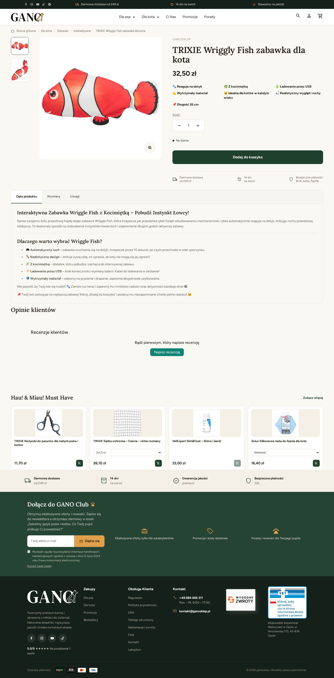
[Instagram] (31, 4)
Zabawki (62, 31)
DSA (131, 612)
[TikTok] (43, 4)
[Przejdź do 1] (20, 46)
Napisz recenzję (167, 352)
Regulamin (135, 598)
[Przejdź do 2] (20, 70)
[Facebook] (25, 4)
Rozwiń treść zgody (39, 566)
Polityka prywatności (142, 605)
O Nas (171, 17)
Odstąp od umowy (140, 620)
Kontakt (133, 642)
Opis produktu (26, 196)
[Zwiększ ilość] (197, 125)
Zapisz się (89, 541)
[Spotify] (49, 4)
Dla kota (148, 17)
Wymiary (53, 196)
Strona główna (26, 31)
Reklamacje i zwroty (141, 627)
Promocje (190, 17)
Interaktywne (82, 31)
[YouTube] (37, 4)
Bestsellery (91, 620)
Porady (209, 17)
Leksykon (134, 649)
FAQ (131, 635)
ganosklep (181, 39)
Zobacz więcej (313, 398)
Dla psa (124, 17)
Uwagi (75, 196)
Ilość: (176, 115)
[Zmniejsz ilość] (179, 125)
